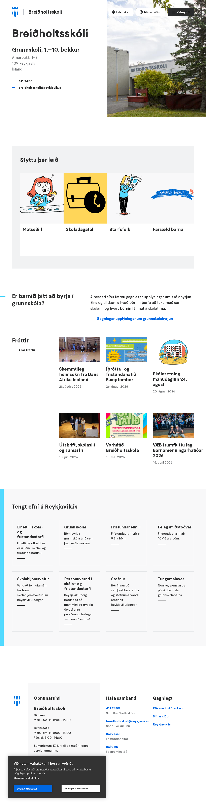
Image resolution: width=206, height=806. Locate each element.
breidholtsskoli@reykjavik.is (40, 88)
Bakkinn (116, 749)
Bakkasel (117, 736)
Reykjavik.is (162, 724)
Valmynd (183, 12)
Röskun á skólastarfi (168, 708)
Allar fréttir (27, 350)
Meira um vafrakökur (26, 778)
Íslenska (122, 12)
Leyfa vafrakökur (27, 788)
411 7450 (26, 81)
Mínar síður (152, 12)
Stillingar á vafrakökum (77, 789)
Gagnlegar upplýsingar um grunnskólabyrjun (135, 318)
